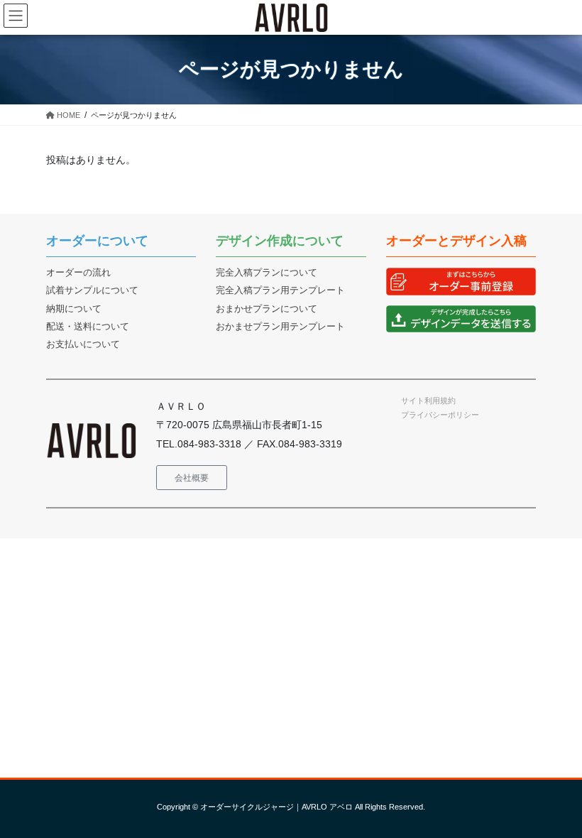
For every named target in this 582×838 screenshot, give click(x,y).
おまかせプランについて (266, 309)
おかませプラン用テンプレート (280, 327)
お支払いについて (83, 344)
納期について (73, 309)
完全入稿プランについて (266, 273)
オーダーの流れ (78, 273)
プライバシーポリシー (440, 414)
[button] (191, 477)
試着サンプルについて (92, 290)
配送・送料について (87, 327)
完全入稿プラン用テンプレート (280, 290)
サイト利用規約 (428, 400)
